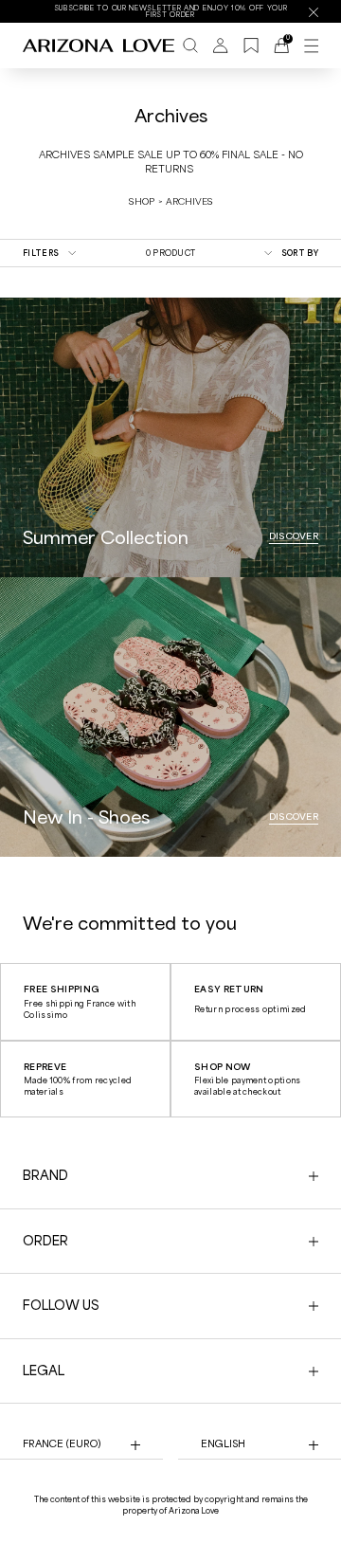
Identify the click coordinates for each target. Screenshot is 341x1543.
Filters (41, 252)
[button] (153, 1519)
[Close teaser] (293, 1489)
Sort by (299, 252)
